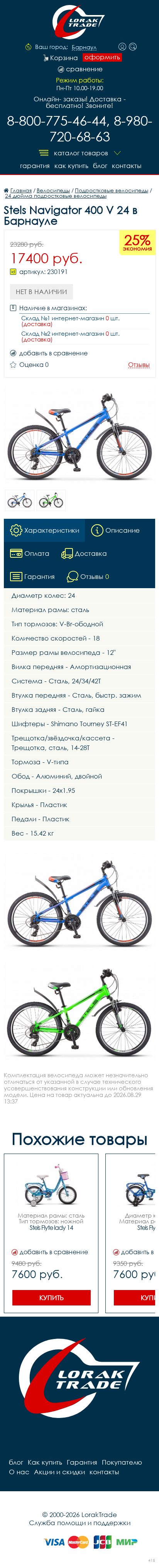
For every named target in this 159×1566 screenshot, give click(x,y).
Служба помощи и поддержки (79, 1523)
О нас (19, 1472)
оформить (102, 57)
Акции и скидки (59, 1472)
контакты (126, 165)
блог (100, 165)
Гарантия (35, 165)
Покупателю (122, 1462)
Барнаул (84, 47)
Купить (51, 1298)
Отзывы (139, 365)
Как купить (71, 165)
